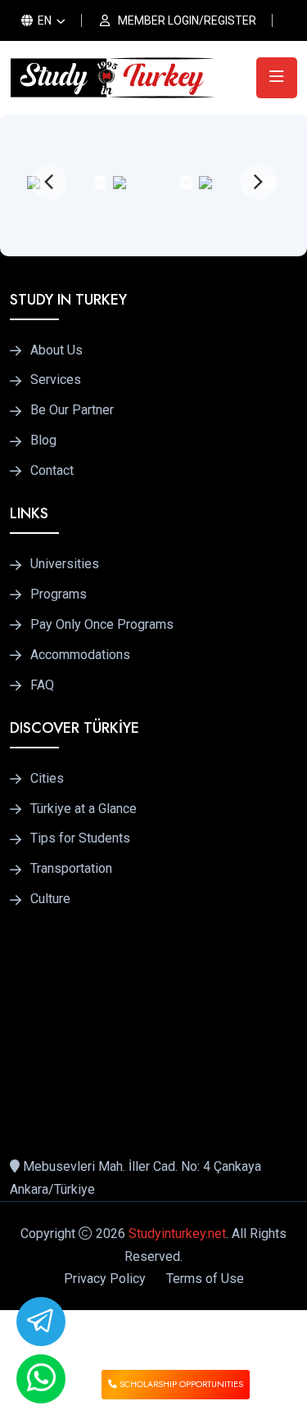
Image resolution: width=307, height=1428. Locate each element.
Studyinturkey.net (177, 1233)
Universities (64, 564)
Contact (52, 470)
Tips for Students (80, 838)
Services (55, 380)
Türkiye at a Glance (83, 809)
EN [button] (43, 20)
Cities (47, 778)
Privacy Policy (105, 1278)
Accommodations (80, 655)
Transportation (71, 868)
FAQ (42, 685)
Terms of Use (205, 1278)
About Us (56, 350)
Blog (43, 440)
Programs (58, 594)
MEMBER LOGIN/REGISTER (187, 20)
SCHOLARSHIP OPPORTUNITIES (180, 1384)
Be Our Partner (72, 410)
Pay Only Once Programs (102, 624)
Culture (50, 899)
